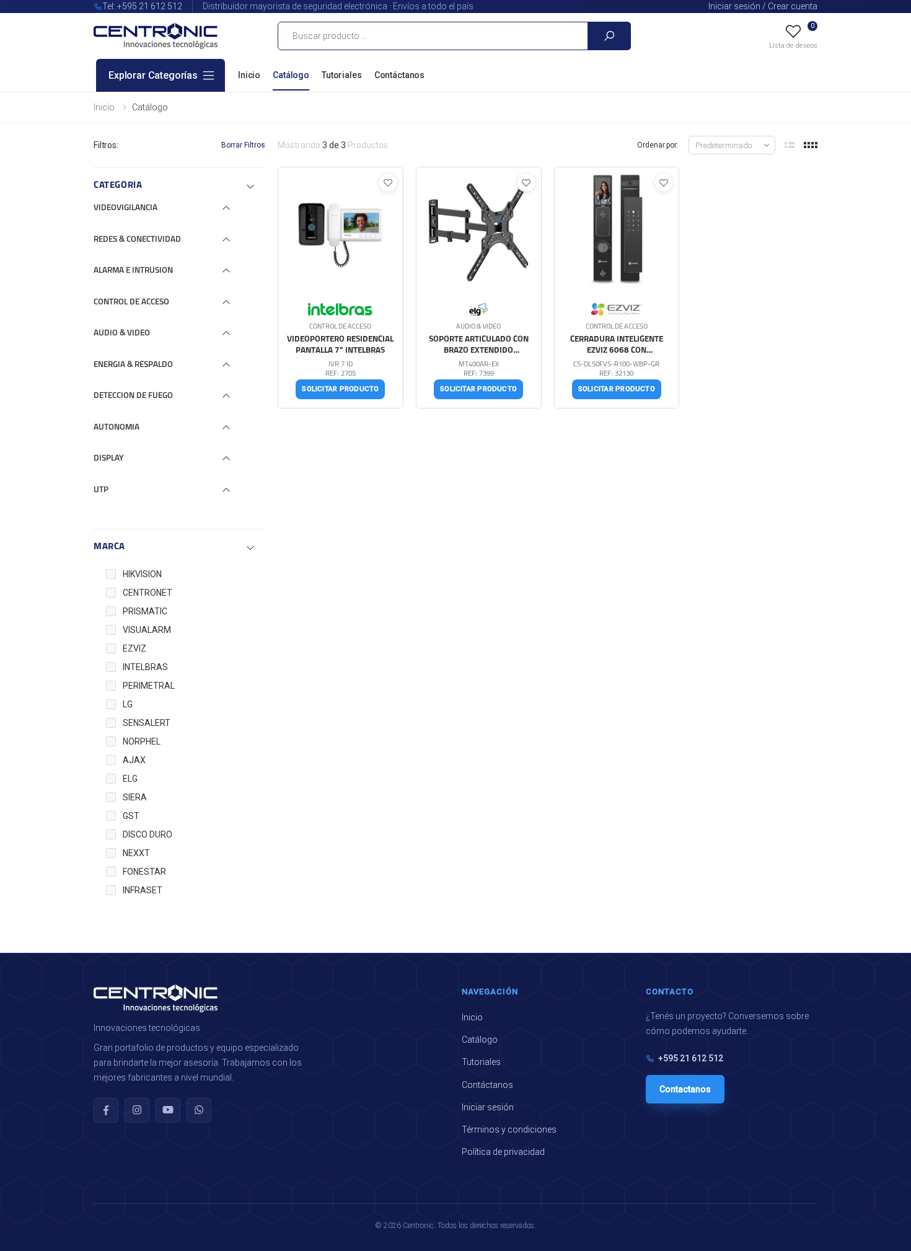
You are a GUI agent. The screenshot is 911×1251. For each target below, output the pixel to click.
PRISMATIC (145, 611)
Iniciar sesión (488, 1107)
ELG (130, 779)
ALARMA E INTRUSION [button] (133, 271)
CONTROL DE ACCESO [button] (131, 302)
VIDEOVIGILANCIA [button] (125, 208)
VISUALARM (147, 630)
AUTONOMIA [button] (116, 427)
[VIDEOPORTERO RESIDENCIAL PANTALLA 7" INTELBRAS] (340, 287)
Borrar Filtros (243, 145)
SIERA (135, 797)
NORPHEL (142, 741)
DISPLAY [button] (108, 458)
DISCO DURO (147, 834)
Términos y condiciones (509, 1129)
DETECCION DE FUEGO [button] (133, 396)
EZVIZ (134, 648)
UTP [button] (101, 490)
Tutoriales (342, 75)
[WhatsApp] (199, 1110)
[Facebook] (106, 1110)
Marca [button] (109, 547)
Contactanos (685, 1089)
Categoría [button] (118, 185)
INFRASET (142, 890)
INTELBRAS (145, 667)
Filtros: (106, 145)
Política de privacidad (503, 1152)
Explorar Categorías (153, 75)
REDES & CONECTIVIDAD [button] (137, 240)
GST (131, 816)
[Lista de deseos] (388, 182)
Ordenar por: (658, 145)
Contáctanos (399, 75)
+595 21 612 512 (690, 1058)
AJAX (134, 760)
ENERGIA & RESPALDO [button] (133, 365)
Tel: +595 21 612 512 (142, 6)
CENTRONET (147, 593)
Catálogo (291, 75)
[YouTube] (168, 1110)
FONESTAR (144, 872)
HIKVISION (142, 574)
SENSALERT (146, 723)
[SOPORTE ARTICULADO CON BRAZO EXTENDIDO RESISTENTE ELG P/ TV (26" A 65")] (478, 287)
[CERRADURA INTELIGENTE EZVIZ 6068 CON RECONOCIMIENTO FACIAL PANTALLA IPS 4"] (617, 287)
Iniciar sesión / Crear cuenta (762, 6)
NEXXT (136, 853)
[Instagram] (137, 1110)
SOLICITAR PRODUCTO (340, 388)
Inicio (249, 75)
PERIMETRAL (149, 686)
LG (128, 704)
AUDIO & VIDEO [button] (122, 333)
